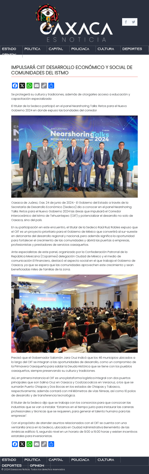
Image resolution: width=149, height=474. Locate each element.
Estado (9, 49)
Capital (56, 49)
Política (32, 49)
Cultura (106, 49)
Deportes (132, 49)
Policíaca (80, 49)
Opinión (9, 55)
